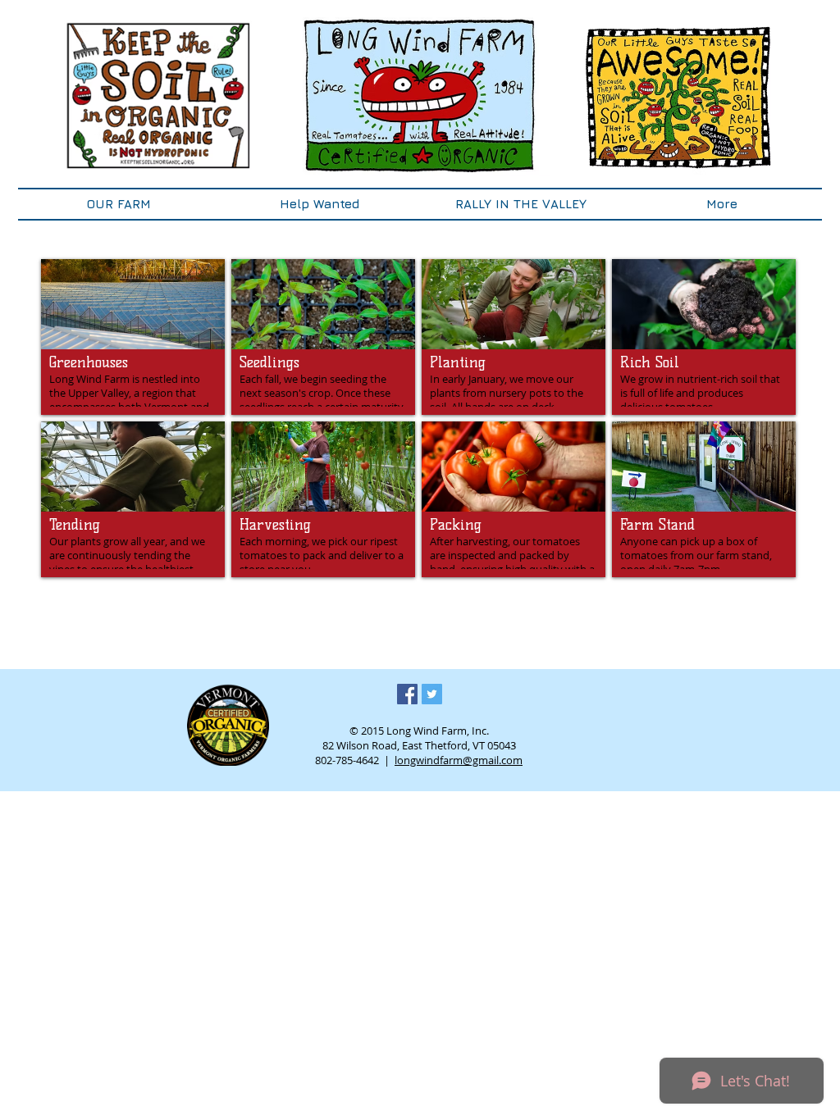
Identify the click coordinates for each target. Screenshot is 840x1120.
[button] (118, 204)
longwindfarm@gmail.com (459, 760)
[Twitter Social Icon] (432, 694)
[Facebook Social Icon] (407, 694)
